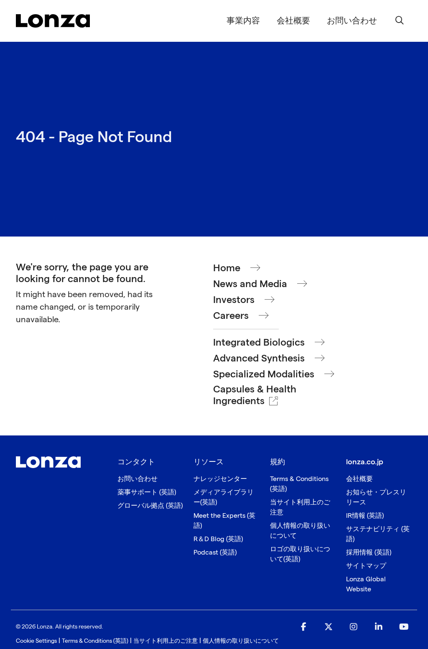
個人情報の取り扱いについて (241, 640)
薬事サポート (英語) (146, 492)
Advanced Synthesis (259, 358)
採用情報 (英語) (368, 553)
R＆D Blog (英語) (218, 539)
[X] (328, 627)
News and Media (250, 284)
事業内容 (243, 21)
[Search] (399, 21)
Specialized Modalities (263, 374)
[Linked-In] (378, 627)
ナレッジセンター (220, 479)
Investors (234, 300)
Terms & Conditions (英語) (95, 640)
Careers (231, 316)
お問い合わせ (137, 479)
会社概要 (293, 21)
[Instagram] (353, 627)
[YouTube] (403, 627)
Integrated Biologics (259, 343)
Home (226, 268)
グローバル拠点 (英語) (150, 506)
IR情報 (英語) (365, 516)
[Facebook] (303, 627)
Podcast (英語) (215, 553)
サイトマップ (366, 566)
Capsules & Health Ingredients (254, 395)
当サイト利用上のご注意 (165, 640)
